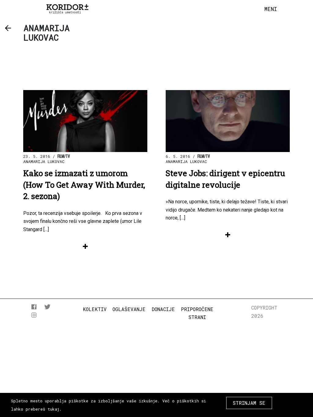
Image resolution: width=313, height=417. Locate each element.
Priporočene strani (197, 313)
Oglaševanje (128, 309)
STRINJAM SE (249, 403)
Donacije (163, 309)
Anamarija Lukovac (43, 161)
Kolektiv (95, 309)
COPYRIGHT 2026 (264, 311)
